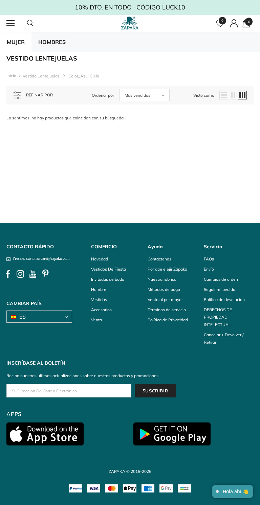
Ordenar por (103, 95)
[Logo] (131, 23)
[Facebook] (8, 274)
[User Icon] (234, 23)
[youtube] (33, 274)
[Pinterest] (45, 274)
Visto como (203, 95)
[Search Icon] (37, 23)
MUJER (16, 42)
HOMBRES (52, 42)
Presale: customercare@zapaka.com (39, 258)
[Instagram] (20, 274)
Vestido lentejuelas (41, 75)
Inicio (11, 75)
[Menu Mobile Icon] (10, 23)
